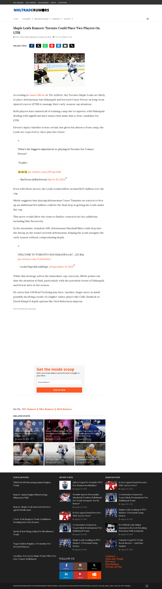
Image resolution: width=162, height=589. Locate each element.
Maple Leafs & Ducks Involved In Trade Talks (59, 458)
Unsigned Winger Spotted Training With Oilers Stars (88, 458)
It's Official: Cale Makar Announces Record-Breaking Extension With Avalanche (133, 528)
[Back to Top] (147, 586)
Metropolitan (41, 19)
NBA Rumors (31, 3)
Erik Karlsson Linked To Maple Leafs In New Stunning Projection (28, 456)
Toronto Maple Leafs (63, 37)
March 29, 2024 (56, 179)
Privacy (110, 561)
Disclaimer (112, 564)
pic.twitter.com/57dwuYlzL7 (34, 259)
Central (56, 19)
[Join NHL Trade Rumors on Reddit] (94, 574)
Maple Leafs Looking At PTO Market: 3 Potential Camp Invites (27, 433)
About (53, 3)
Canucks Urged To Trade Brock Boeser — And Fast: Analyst (131, 543)
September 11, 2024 (62, 266)
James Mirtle (37, 95)
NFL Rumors (18, 3)
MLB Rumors (43, 3)
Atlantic (26, 19)
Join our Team (114, 558)
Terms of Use (113, 566)
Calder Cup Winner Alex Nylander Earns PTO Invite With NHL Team (88, 433)
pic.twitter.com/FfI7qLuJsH (44, 171)
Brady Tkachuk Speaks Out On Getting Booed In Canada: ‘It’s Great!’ (59, 433)
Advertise (62, 3)
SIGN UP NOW (59, 390)
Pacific (67, 19)
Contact (110, 556)
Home (15, 19)
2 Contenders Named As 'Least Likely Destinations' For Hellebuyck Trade (87, 528)
